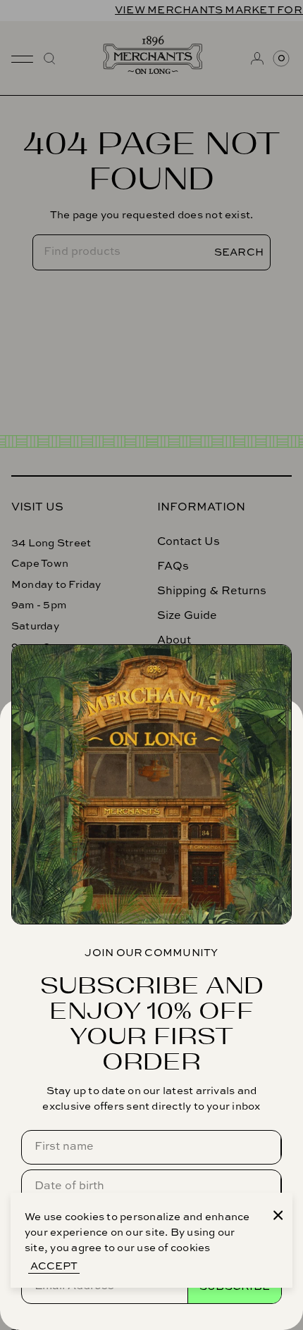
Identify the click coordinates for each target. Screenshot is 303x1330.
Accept (54, 1266)
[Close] (278, 1215)
